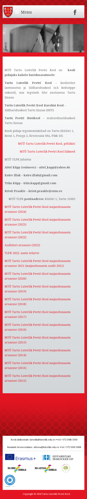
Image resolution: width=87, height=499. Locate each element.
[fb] (75, 11)
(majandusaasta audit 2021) (44, 266)
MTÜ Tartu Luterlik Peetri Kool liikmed (47, 151)
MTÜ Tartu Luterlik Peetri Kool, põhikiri (46, 143)
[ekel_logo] (57, 454)
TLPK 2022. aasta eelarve (22, 253)
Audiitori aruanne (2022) (22, 245)
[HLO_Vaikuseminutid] (10, 477)
